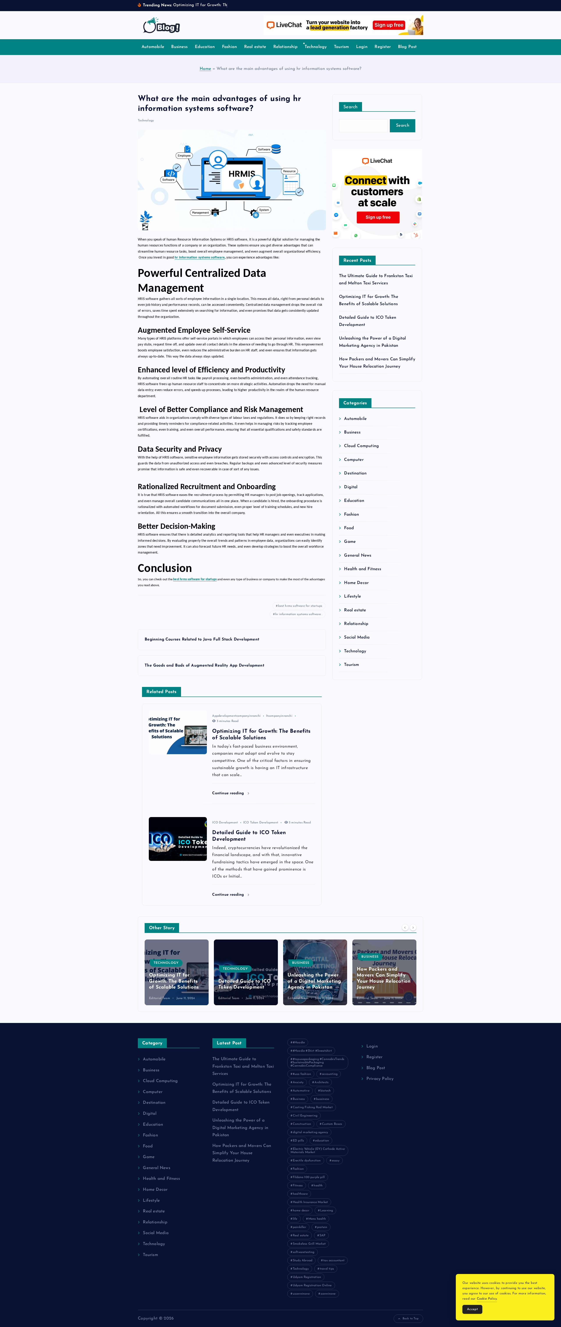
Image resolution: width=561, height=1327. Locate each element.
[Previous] (405, 927)
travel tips (327, 1268)
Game (350, 542)
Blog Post (407, 47)
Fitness (298, 1185)
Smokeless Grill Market (309, 1244)
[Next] (413, 927)
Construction (302, 1124)
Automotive (301, 1090)
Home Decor (356, 583)
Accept (472, 1309)
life (295, 1219)
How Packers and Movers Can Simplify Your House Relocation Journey (241, 1153)
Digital (350, 487)
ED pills (298, 1140)
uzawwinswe (301, 1293)
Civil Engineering (305, 1115)
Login (361, 47)
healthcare (300, 1194)
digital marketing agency (310, 1132)
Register (383, 47)
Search (350, 107)
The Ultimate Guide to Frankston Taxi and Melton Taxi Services (243, 1066)
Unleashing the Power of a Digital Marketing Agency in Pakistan (245, 981)
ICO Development (225, 822)
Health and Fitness (362, 569)
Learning (326, 1210)
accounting (329, 1074)
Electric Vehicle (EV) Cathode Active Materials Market (318, 1150)
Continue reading (228, 793)
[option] (177, 972)
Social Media (356, 637)
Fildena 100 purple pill (309, 1177)
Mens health (317, 1219)
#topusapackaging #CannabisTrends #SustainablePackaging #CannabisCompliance (317, 1062)
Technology (316, 47)
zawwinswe (328, 1293)
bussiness (322, 1099)
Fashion (229, 47)
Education (205, 47)
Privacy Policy (380, 1079)
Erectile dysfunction (307, 1160)
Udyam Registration (307, 1277)
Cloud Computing (361, 446)
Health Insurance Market (310, 1202)
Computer (354, 460)
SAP (322, 1235)
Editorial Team (159, 998)
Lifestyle (352, 596)
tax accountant (333, 1260)
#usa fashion (302, 1074)
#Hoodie (299, 1042)
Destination (355, 473)
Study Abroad (302, 1260)
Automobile (153, 47)
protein (322, 1227)
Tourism (341, 47)
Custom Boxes (332, 1124)
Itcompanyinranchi (279, 716)
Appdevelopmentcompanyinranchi (236, 716)
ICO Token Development (260, 822)
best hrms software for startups (300, 606)
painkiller (299, 1227)
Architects (321, 1082)
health (318, 1185)
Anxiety (298, 1082)
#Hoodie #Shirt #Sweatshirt (312, 1051)
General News (357, 556)
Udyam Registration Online (312, 1285)
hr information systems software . (298, 614)
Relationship (285, 47)
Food (349, 528)
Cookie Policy (487, 1298)
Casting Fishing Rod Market (313, 1107)
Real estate (255, 47)
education (322, 1140)
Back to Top (411, 1318)
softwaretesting (303, 1252)
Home (205, 69)
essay (335, 1160)
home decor (301, 1210)
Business (179, 47)
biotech (325, 1090)
